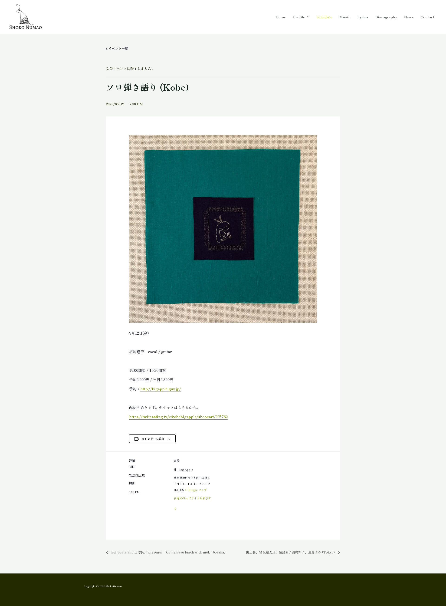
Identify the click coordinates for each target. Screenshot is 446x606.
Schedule (324, 16)
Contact (427, 16)
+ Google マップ (196, 490)
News (408, 16)
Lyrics (362, 16)
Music (344, 16)
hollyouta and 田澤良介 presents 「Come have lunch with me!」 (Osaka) (167, 552)
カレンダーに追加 (153, 439)
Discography (386, 16)
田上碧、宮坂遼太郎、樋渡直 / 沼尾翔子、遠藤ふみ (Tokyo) (291, 552)
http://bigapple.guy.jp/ (160, 389)
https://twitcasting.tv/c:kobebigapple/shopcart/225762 (178, 416)
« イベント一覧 (117, 48)
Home (280, 16)
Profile (299, 16)
